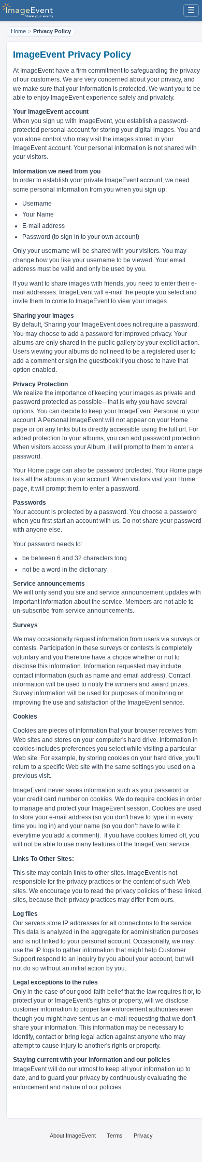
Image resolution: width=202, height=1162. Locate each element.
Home (18, 31)
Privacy (143, 1135)
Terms (115, 1135)
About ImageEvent (73, 1135)
